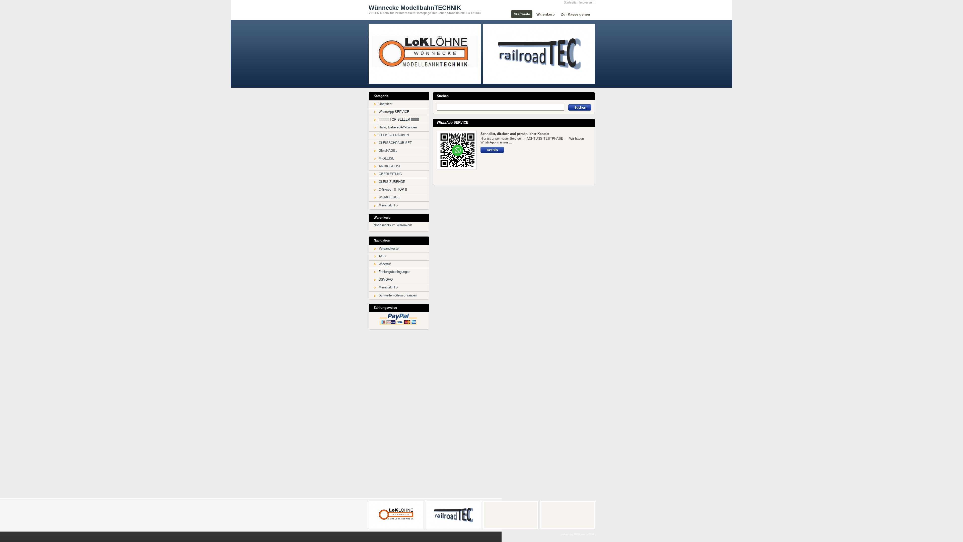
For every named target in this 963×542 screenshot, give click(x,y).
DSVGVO (386, 279)
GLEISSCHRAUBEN (394, 135)
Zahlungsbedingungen (394, 272)
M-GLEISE (386, 158)
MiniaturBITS (388, 205)
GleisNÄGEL (388, 150)
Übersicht (385, 104)
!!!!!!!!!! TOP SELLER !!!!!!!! (399, 119)
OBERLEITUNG (390, 174)
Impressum (586, 2)
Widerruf (385, 264)
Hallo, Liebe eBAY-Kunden (398, 127)
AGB (382, 256)
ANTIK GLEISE (390, 166)
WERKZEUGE (389, 197)
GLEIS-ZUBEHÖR (392, 182)
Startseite (570, 2)
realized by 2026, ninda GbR (577, 534)
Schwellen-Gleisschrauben (398, 295)
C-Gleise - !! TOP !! (393, 189)
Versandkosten (389, 248)
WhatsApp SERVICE (394, 112)
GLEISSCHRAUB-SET (395, 143)
